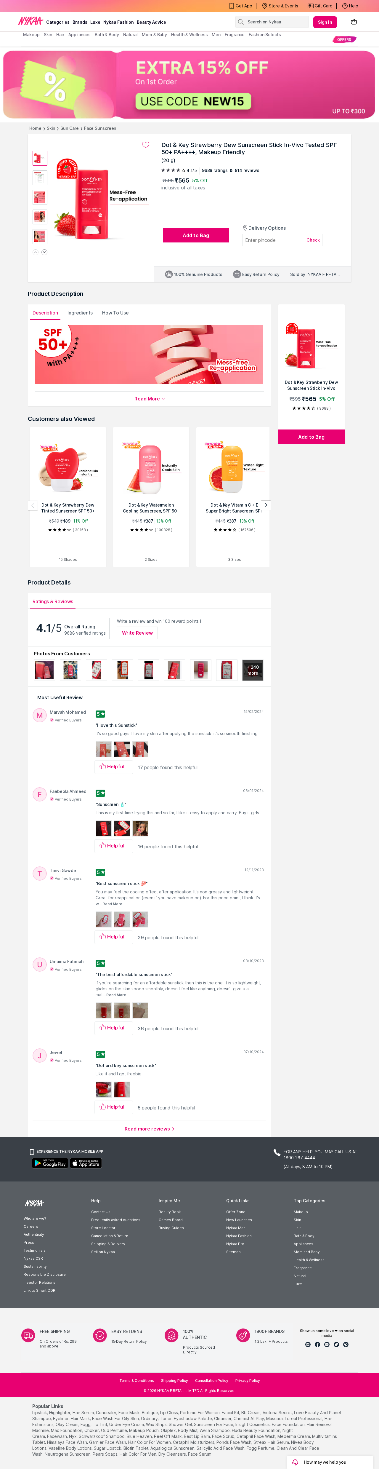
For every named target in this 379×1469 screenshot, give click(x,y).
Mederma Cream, (294, 1436)
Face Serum (199, 1454)
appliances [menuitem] (79, 34)
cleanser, (223, 1418)
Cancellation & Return (109, 1236)
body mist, (188, 1430)
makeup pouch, (144, 1430)
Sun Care (69, 128)
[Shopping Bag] (353, 22)
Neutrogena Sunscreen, (68, 1454)
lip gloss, (169, 1412)
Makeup (301, 1212)
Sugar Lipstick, (108, 1448)
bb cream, (251, 1412)
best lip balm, (197, 1436)
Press (29, 1242)
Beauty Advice (151, 22)
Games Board (171, 1220)
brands (80, 22)
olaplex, (169, 1430)
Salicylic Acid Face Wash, (221, 1448)
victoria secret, (278, 1412)
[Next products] (266, 505)
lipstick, (40, 1412)
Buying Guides (171, 1228)
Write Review (137, 633)
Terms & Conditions (136, 1380)
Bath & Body (304, 1236)
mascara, (275, 1418)
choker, (92, 1430)
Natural (300, 1276)
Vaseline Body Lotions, (71, 1448)
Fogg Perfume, (261, 1448)
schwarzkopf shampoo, (102, 1436)
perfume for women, (200, 1412)
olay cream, (67, 1424)
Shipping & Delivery (108, 1244)
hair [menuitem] (60, 34)
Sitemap (233, 1252)
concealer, (106, 1412)
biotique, (150, 1412)
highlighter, (60, 1412)
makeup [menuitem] (31, 34)
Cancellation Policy (211, 1380)
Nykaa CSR (33, 1258)
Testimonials (35, 1250)
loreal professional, (304, 1418)
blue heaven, (140, 1436)
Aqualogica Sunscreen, (172, 1448)
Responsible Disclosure (45, 1274)
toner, (166, 1418)
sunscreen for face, (214, 1424)
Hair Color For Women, (150, 1442)
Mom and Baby (307, 1252)
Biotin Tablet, (136, 1448)
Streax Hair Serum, (271, 1442)
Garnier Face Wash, (108, 1442)
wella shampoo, (215, 1430)
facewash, (57, 1436)
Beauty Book (170, 1212)
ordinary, (150, 1418)
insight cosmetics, (253, 1424)
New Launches (239, 1220)
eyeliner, (61, 1418)
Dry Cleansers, (172, 1454)
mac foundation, (67, 1430)
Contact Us (100, 1212)
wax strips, (157, 1424)
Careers (31, 1226)
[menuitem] (344, 39)
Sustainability (35, 1266)
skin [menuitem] (48, 34)
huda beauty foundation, (256, 1430)
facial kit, (231, 1412)
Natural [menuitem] (130, 34)
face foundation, (289, 1424)
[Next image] (44, 252)
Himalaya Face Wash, (67, 1442)
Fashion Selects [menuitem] (265, 34)
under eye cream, (127, 1424)
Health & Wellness (309, 1260)
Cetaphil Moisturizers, (194, 1442)
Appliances (303, 1244)
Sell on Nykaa (103, 1252)
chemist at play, (249, 1418)
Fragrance (303, 1268)
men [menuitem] (216, 34)
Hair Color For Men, (138, 1454)
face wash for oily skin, (116, 1418)
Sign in (325, 22)
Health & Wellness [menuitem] (189, 34)
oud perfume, (114, 1430)
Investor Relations (39, 1282)
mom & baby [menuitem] (154, 34)
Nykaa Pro (235, 1244)
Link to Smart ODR (39, 1290)
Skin (51, 128)
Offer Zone (235, 1212)
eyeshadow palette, (193, 1418)
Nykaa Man (235, 1228)
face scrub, (223, 1436)
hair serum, (84, 1412)
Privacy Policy (247, 1380)
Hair (297, 1228)
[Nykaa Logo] (31, 20)
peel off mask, (168, 1436)
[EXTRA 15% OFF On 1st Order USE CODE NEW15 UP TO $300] (189, 84)
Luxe (298, 1284)
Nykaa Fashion (118, 22)
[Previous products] (33, 505)
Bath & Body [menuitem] (107, 34)
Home (35, 128)
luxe (95, 22)
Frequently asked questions (115, 1220)
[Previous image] (35, 252)
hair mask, (81, 1418)
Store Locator (103, 1228)
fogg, (86, 1424)
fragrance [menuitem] (235, 34)
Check (313, 239)
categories (58, 22)
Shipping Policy (174, 1380)
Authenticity (34, 1234)
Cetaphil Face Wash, (256, 1436)
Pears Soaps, (105, 1454)
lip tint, (100, 1424)
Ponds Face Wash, (234, 1442)
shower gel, (181, 1424)
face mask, (129, 1412)
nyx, (73, 1436)
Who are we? (35, 1218)
